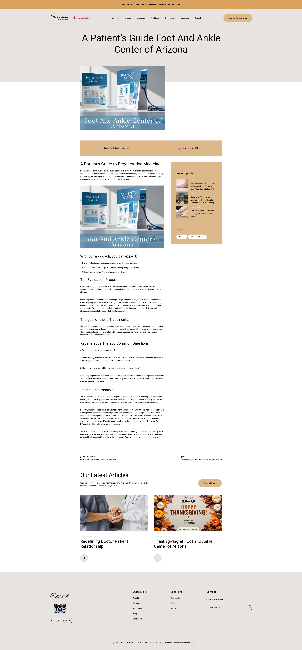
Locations (141, 18)
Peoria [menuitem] (173, 608)
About (114, 18)
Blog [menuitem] (135, 614)
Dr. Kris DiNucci (197, 236)
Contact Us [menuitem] (137, 619)
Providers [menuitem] (137, 603)
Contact (198, 18)
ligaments (139, 300)
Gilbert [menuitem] (173, 603)
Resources (184, 18)
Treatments (169, 18)
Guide (181, 236)
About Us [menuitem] (137, 598)
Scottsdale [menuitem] (175, 598)
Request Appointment (238, 18)
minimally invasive (134, 171)
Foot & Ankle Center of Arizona (117, 148)
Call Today (175, 4)
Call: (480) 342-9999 (214, 599)
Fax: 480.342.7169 (214, 608)
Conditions (154, 18)
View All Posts (210, 483)
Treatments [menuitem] (137, 608)
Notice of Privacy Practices (161, 643)
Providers (127, 18)
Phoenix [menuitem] (174, 614)
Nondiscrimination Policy (184, 643)
